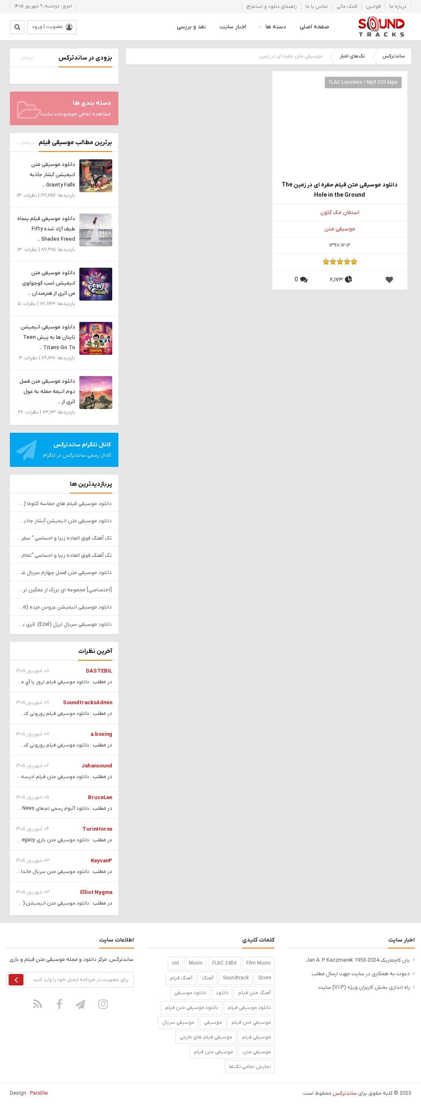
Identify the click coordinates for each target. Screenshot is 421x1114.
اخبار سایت (233, 27)
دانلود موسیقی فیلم (249, 1007)
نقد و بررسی (191, 27)
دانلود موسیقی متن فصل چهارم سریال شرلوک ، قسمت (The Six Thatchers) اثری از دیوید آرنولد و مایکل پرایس (64, 572)
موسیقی (213, 1022)
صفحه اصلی (314, 27)
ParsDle (39, 1093)
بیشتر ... (25, 58)
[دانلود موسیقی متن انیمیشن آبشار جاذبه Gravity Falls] (95, 175)
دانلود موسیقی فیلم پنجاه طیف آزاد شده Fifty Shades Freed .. (46, 229)
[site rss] (37, 1004)
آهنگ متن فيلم (254, 993)
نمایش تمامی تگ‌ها (250, 1066)
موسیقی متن (339, 228)
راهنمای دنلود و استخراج (271, 6)
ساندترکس (393, 56)
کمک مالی (347, 6)
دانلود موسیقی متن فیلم (191, 1007)
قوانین (373, 6)
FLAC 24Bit (224, 963)
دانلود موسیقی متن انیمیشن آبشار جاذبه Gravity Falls (64, 520)
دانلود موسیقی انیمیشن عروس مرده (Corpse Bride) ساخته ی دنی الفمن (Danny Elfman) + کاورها (64, 607)
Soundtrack (236, 978)
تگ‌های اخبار (352, 56)
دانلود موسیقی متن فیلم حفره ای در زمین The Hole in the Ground (340, 190)
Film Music (258, 963)
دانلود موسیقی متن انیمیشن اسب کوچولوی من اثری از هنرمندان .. (48, 283)
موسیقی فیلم (256, 1037)
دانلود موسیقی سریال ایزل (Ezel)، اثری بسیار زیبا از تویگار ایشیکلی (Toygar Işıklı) (64, 624)
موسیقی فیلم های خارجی (206, 1037)
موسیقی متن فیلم (213, 1052)
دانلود (222, 993)
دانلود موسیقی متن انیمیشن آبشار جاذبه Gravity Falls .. (52, 174)
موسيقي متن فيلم (251, 1022)
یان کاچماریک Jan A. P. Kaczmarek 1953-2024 (358, 960)
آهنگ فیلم (181, 978)
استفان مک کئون (339, 212)
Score (264, 978)
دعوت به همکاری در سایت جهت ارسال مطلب (361, 973)
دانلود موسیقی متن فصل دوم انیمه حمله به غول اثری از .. (47, 391)
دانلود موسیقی (190, 993)
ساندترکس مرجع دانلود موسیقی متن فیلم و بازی (381, 26)
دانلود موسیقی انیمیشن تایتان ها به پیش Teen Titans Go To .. (48, 337)
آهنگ (207, 978)
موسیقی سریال (178, 1022)
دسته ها (276, 27)
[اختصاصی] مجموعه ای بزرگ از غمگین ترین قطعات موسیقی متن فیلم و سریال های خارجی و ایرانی (64, 589)
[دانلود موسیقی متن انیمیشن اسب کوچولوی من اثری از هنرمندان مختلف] (95, 283)
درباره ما (398, 6)
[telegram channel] (81, 1004)
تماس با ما (316, 6)
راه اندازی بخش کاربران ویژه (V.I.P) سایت (364, 987)
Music (196, 963)
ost (175, 963)
